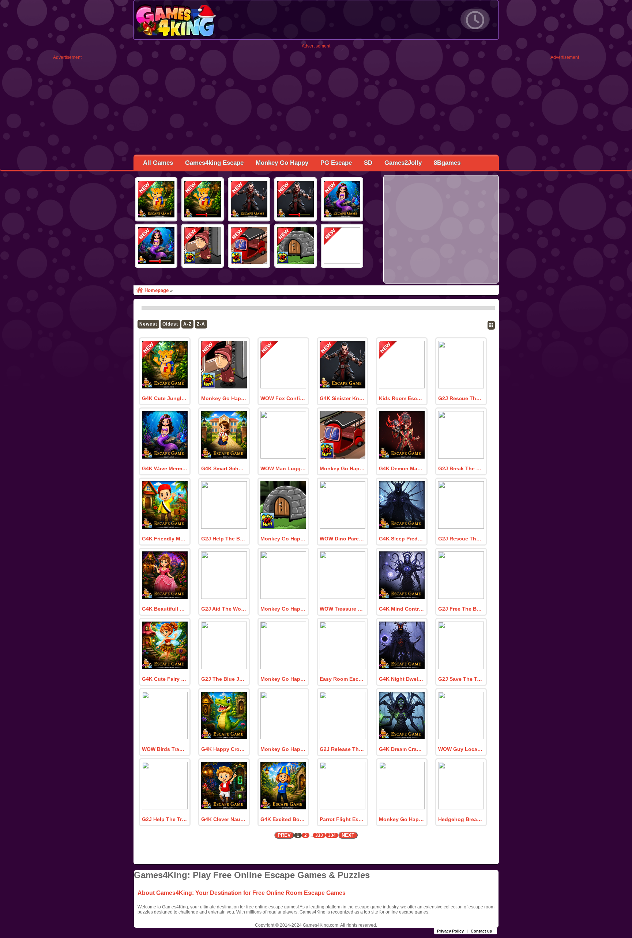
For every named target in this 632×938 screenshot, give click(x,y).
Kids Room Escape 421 (401, 398)
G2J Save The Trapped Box (461, 679)
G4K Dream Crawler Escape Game (401, 749)
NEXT (348, 835)
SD (368, 162)
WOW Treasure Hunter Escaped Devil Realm (342, 609)
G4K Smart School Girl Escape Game (224, 468)
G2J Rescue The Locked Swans (461, 398)
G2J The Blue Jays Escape (224, 679)
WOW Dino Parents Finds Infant (342, 539)
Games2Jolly (403, 162)
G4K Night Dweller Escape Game (401, 679)
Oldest (170, 324)
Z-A (201, 324)
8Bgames (447, 162)
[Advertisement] (67, 169)
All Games (158, 162)
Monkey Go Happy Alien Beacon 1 (283, 609)
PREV (284, 835)
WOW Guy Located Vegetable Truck (461, 749)
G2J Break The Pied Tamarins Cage (461, 468)
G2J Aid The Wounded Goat (224, 609)
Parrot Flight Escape (342, 819)
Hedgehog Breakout (461, 819)
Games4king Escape (214, 162)
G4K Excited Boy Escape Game (283, 819)
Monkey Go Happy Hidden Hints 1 (283, 539)
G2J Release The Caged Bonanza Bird (342, 749)
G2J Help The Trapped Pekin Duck (164, 819)
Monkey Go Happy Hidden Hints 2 (342, 468)
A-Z (187, 324)
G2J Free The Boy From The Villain (461, 609)
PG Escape (336, 162)
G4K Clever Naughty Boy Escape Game (224, 819)
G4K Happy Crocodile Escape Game (224, 749)
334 (332, 835)
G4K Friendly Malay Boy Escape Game (164, 539)
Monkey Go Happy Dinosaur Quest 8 (401, 819)
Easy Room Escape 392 (342, 679)
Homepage (156, 290)
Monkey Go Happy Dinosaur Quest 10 (283, 679)
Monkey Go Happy (282, 162)
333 (319, 835)
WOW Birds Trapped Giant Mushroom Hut (164, 749)
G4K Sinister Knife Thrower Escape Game (342, 398)
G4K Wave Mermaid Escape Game (164, 468)
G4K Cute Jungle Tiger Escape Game (164, 398)
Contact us (481, 931)
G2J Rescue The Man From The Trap (461, 539)
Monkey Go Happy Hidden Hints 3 (224, 398)
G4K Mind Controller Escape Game (401, 609)
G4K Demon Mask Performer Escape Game (401, 468)
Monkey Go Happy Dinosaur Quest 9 (283, 749)
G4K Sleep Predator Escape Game (401, 539)
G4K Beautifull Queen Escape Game (164, 609)
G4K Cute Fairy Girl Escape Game (164, 679)
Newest (148, 324)
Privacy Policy (450, 931)
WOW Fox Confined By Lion (283, 398)
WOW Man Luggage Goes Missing (283, 468)
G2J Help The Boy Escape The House (224, 539)
